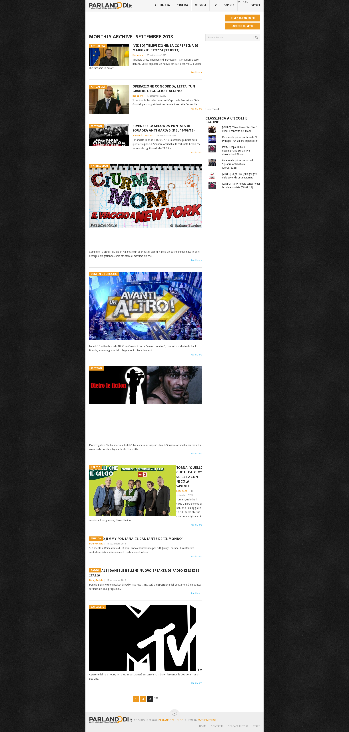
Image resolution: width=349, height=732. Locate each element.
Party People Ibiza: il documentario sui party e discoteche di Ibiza (236, 151)
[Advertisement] (155, 23)
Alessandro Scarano (143, 135)
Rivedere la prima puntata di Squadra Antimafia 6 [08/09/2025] (237, 164)
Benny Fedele (96, 543)
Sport (255, 5)
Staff (256, 726)
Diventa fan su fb (242, 18)
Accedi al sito (242, 26)
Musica (200, 5)
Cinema (182, 5)
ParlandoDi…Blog (170, 720)
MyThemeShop (207, 720)
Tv (215, 5)
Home (202, 726)
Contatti (217, 726)
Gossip (229, 5)
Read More (196, 72)
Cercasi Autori (238, 726)
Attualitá (162, 5)
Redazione (138, 55)
